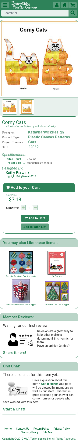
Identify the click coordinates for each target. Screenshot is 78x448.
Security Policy (29, 432)
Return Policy (41, 428)
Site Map (48, 432)
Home (8, 428)
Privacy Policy (62, 428)
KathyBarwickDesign (46, 132)
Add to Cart (35, 218)
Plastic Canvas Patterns (49, 137)
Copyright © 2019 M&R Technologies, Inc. (26, 438)
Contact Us (22, 428)
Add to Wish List (34, 227)
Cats (32, 142)
